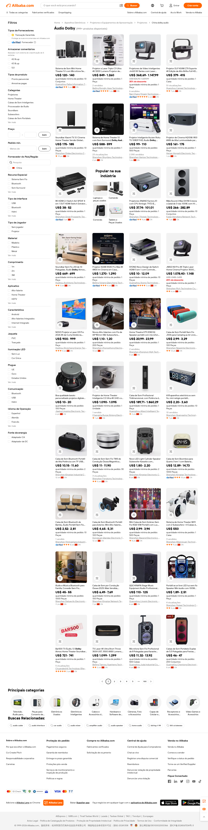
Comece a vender (176, 752)
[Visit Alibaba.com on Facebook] (169, 781)
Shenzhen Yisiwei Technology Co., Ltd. (182, 605)
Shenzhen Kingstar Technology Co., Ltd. (182, 474)
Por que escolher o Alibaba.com (21, 747)
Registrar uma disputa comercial (142, 758)
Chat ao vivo (133, 752)
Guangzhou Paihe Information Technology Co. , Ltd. (71, 84)
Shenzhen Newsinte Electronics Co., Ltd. (182, 348)
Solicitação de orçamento (99, 752)
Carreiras (10, 764)
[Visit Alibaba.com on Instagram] (188, 781)
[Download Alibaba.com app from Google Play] (191, 803)
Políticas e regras (54, 778)
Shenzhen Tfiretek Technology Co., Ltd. (145, 216)
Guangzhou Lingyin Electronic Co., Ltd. (145, 601)
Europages (148, 816)
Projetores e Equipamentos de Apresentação (111, 22)
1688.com (72, 816)
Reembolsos (133, 764)
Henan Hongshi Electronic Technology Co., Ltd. (182, 153)
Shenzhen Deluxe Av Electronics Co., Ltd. (71, 601)
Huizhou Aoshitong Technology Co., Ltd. (71, 282)
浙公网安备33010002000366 (153, 825)
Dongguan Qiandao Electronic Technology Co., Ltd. (108, 538)
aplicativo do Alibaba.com (144, 802)
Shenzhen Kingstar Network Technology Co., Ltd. (108, 601)
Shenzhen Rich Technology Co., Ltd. (182, 288)
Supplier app (83, 802)
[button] (121, 5)
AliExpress (60, 816)
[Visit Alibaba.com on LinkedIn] (175, 781)
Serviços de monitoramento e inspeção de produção (60, 771)
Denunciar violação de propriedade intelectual (143, 771)
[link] (204, 801)
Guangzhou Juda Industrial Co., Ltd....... (145, 664)
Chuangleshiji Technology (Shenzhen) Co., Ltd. (71, 668)
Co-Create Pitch (14, 752)
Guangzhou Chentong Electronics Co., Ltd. (182, 664)
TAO (128, 816)
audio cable (18, 725)
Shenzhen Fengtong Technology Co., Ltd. (108, 478)
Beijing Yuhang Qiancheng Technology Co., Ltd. (108, 282)
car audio (58, 725)
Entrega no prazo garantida (59, 758)
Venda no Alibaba (176, 747)
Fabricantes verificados (98, 747)
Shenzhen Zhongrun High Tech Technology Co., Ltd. (145, 352)
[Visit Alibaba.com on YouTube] (194, 781)
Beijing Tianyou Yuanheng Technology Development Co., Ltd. (108, 664)
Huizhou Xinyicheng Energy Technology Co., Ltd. (71, 348)
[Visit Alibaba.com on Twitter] (181, 781)
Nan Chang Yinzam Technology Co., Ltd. (145, 94)
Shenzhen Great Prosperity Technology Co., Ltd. (71, 216)
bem (44, 135)
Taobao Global (116, 816)
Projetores (142, 22)
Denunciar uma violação (138, 778)
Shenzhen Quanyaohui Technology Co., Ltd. (182, 415)
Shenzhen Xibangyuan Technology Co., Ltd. (182, 542)
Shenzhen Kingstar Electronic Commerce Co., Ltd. (145, 474)
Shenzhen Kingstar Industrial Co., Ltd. (71, 474)
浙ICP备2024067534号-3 (182, 825)
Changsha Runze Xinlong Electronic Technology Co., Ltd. (108, 415)
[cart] (162, 6)
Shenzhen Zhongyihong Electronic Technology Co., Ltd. (108, 348)
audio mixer (76, 725)
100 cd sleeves (176, 725)
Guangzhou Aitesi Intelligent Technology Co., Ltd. (145, 411)
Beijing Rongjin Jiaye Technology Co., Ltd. (108, 88)
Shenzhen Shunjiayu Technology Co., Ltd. (108, 157)
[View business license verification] (131, 825)
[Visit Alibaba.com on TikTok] (200, 781)
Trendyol (136, 816)
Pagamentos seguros (56, 747)
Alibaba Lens (22, 802)
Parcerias (172, 770)
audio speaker (117, 725)
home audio (137, 725)
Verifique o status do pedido (181, 758)
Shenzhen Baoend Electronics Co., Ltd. (145, 538)
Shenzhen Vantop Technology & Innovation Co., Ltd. (145, 157)
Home (57, 22)
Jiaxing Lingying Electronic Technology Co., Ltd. (71, 411)
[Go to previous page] (102, 681)
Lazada (104, 816)
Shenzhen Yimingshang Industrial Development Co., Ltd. (71, 542)
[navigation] (29, 352)
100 (144, 681)
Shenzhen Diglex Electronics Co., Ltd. (71, 153)
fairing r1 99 (156, 725)
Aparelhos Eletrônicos (75, 22)
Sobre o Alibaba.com (16, 740)
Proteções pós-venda (56, 764)
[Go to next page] (151, 681)
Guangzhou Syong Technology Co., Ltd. (145, 282)
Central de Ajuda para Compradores (144, 747)
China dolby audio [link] (160, 22)
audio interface (38, 725)
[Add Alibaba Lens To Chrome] (53, 803)
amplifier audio (95, 725)
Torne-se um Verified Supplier (182, 764)
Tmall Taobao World (89, 816)
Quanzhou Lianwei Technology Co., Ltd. (182, 88)
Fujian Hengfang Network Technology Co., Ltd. (182, 216)
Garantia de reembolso (57, 752)
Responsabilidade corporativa (20, 758)
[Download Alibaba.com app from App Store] (169, 803)
